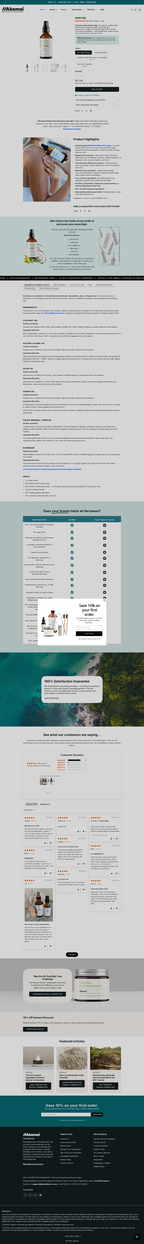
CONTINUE (89, 634)
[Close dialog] (105, 600)
